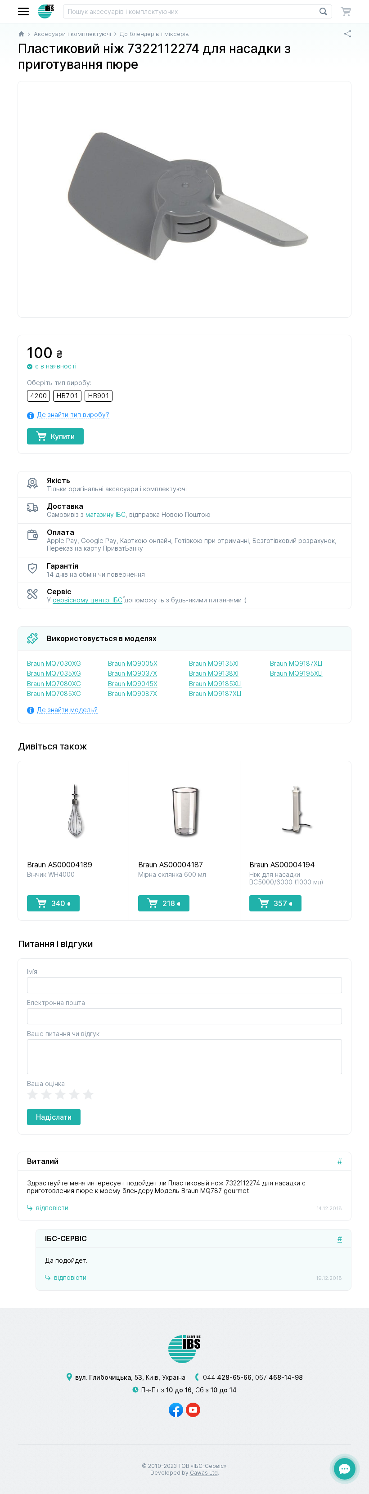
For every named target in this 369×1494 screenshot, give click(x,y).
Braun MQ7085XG (54, 693)
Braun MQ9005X (133, 663)
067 (279, 1377)
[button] (23, 11)
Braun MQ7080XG (54, 683)
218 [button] (171, 903)
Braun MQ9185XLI (215, 683)
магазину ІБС (106, 514)
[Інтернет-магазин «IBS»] (46, 11)
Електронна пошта (56, 1002)
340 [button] (61, 903)
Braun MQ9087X (132, 693)
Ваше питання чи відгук (63, 1033)
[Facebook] (176, 1410)
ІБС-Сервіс (209, 1466)
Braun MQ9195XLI (296, 673)
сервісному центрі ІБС (87, 600)
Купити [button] (63, 436)
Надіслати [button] (54, 1117)
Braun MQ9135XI (213, 663)
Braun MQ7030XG (54, 663)
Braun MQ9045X (133, 683)
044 (227, 1377)
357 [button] (283, 903)
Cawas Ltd (204, 1472)
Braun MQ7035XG (54, 673)
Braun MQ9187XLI (215, 693)
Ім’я (32, 971)
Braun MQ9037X (132, 673)
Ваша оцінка (46, 1083)
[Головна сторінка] (21, 33)
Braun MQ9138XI (213, 673)
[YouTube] (193, 1410)
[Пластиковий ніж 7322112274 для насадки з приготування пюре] (184, 199)
